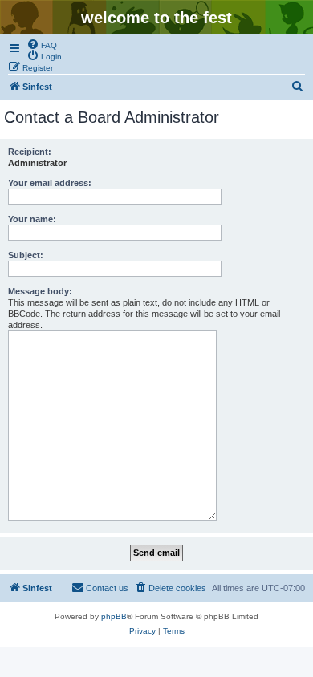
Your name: (32, 219)
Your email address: (49, 183)
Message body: (40, 291)
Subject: (25, 255)
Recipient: (29, 151)
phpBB (114, 616)
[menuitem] (41, 44)
